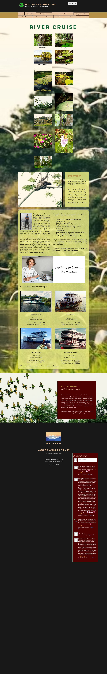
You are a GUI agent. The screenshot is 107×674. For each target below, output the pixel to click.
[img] (37, 269)
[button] (72, 3)
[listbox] (72, 3)
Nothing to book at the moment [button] (69, 269)
